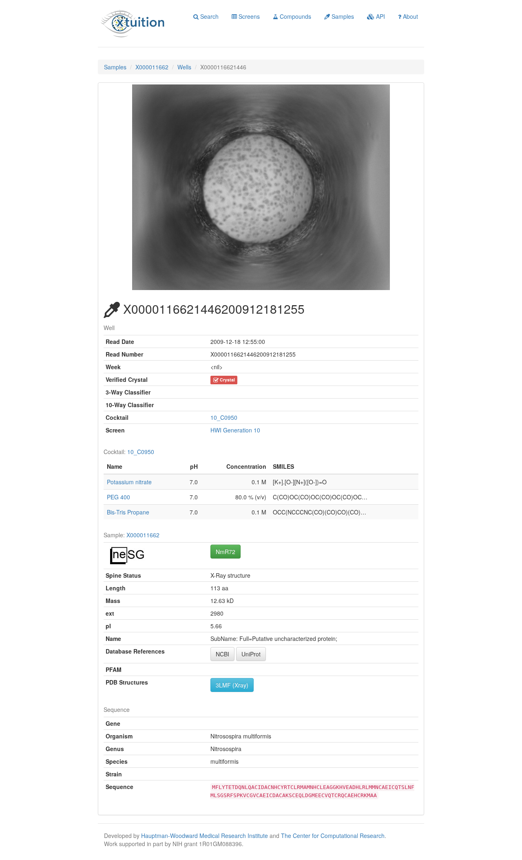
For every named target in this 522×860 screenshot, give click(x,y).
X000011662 (151, 67)
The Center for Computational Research (333, 835)
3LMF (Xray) (232, 685)
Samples (342, 16)
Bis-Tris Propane (128, 512)
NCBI (222, 654)
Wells (184, 67)
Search (209, 16)
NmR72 (225, 551)
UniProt (251, 654)
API (379, 16)
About (409, 16)
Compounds (294, 16)
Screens (248, 16)
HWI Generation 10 (235, 430)
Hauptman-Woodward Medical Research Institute (205, 835)
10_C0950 (223, 417)
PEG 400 (118, 497)
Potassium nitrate (129, 482)
